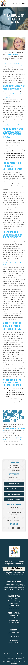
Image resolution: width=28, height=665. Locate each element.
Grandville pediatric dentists (14, 64)
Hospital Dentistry (14, 499)
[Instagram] (13, 528)
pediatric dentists (8, 98)
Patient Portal (14, 507)
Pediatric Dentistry (14, 483)
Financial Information (14, 512)
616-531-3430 (16, 4)
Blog (14, 517)
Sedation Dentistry (14, 494)
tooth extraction (17, 392)
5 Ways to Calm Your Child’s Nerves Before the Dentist (13, 263)
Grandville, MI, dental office (13, 94)
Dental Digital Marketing (9, 661)
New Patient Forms (14, 515)
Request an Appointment (14, 520)
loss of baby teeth (14, 142)
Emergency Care (14, 608)
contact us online (17, 440)
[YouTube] (18, 528)
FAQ (14, 510)
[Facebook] (9, 528)
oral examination (18, 66)
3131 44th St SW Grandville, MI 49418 (14, 466)
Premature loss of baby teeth (15, 140)
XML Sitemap (9, 658)
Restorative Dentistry (14, 489)
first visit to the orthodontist (14, 332)
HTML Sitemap (18, 658)
